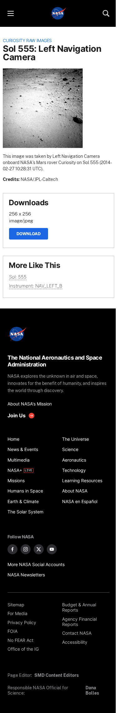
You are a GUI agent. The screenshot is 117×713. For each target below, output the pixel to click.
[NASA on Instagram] (26, 549)
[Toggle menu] (10, 13)
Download (29, 233)
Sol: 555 (18, 277)
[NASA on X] (39, 549)
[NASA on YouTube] (52, 549)
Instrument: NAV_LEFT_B (35, 286)
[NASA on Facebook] (12, 549)
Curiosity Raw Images (27, 40)
